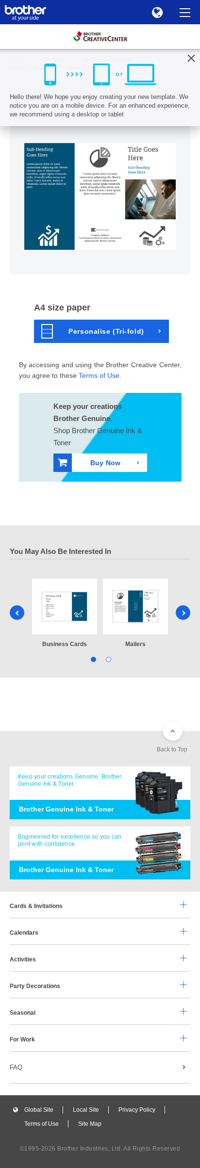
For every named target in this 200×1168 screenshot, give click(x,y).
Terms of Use (99, 375)
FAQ (16, 1067)
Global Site (38, 1109)
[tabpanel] (64, 614)
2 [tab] (107, 658)
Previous (17, 612)
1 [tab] (92, 658)
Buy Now (105, 463)
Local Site (86, 1109)
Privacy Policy (136, 1109)
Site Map (89, 1123)
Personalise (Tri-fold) (106, 331)
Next (183, 612)
